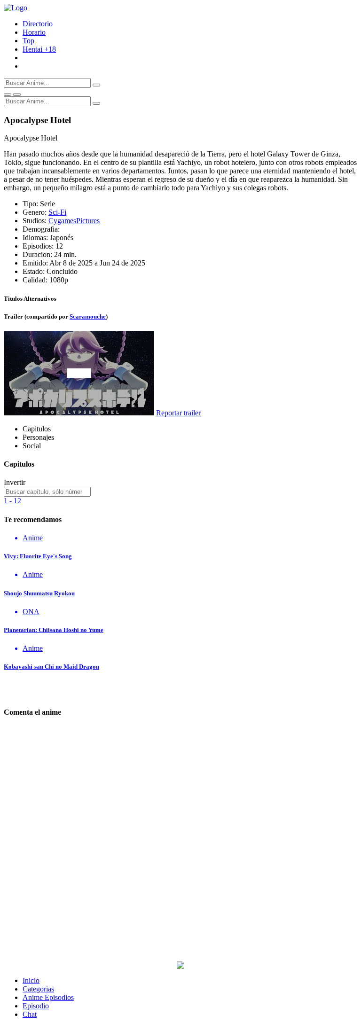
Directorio (38, 24)
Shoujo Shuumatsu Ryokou (39, 593)
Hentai (39, 49)
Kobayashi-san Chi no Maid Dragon (51, 666)
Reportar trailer (178, 413)
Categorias (38, 989)
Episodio (36, 1006)
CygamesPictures (74, 221)
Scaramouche (88, 316)
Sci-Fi (57, 212)
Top (28, 41)
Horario (34, 32)
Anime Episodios (48, 997)
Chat (30, 1014)
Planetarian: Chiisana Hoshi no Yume (53, 629)
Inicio (31, 980)
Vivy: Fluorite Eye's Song (38, 556)
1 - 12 (12, 501)
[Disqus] (180, 843)
